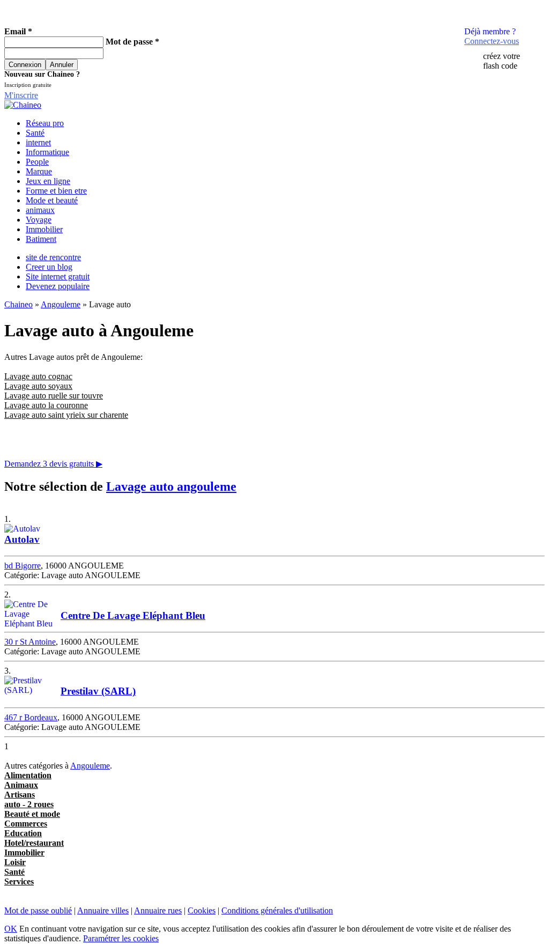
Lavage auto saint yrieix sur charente (66, 414)
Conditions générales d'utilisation (277, 910)
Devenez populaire (58, 286)
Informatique (47, 152)
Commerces (25, 823)
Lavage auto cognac (38, 376)
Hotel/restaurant (34, 842)
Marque (39, 171)
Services (19, 881)
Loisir (15, 862)
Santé (35, 132)
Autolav (22, 539)
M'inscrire (21, 95)
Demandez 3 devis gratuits (53, 463)
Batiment (41, 238)
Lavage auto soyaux (38, 385)
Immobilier (44, 229)
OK (10, 928)
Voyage (38, 219)
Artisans (19, 794)
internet (38, 142)
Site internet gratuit (58, 276)
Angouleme (60, 304)
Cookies (202, 910)
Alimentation (27, 775)
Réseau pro (45, 123)
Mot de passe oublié (38, 910)
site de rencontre (53, 257)
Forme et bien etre (56, 190)
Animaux (21, 784)
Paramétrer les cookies (121, 938)
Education (23, 833)
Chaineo (18, 304)
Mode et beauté (52, 200)
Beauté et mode (32, 813)
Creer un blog (49, 266)
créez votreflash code (501, 60)
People (37, 161)
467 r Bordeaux (30, 717)
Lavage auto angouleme (171, 486)
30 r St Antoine (30, 641)
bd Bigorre (22, 565)
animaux (40, 210)
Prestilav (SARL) (98, 691)
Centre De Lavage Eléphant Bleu (133, 615)
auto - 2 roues (29, 804)
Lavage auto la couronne (46, 405)
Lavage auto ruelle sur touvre (53, 395)
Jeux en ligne (48, 181)
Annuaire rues (158, 910)
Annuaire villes (103, 910)
